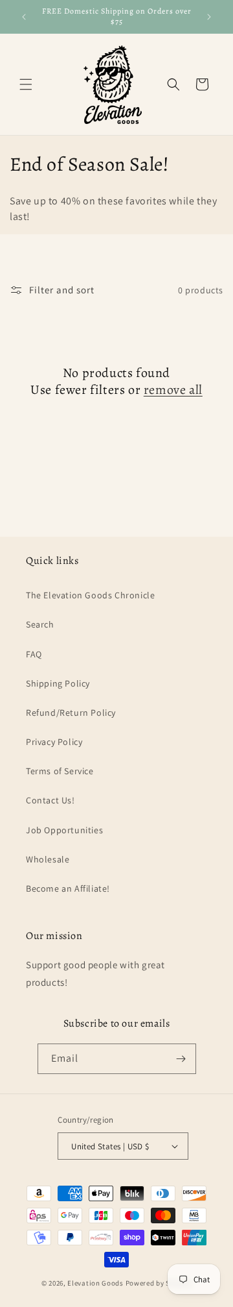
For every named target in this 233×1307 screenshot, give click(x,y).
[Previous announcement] (24, 17)
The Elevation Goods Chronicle (90, 595)
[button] (26, 84)
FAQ (34, 654)
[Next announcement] (209, 17)
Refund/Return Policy (71, 712)
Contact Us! (50, 800)
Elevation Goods (95, 1283)
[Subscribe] (181, 1059)
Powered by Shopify (159, 1283)
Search (40, 624)
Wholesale (47, 859)
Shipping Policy (58, 683)
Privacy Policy (54, 742)
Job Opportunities (64, 830)
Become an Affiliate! (68, 888)
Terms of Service (60, 771)
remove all (173, 390)
